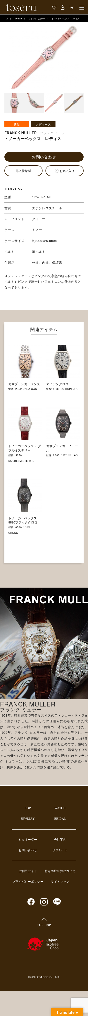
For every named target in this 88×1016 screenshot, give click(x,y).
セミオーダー (28, 839)
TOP (6, 18)
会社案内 (60, 839)
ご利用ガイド (28, 871)
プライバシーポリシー (28, 881)
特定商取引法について (60, 871)
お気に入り (67, 171)
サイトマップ (60, 881)
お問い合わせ (44, 157)
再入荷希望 (23, 171)
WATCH (18, 18)
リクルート (60, 850)
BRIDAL (60, 818)
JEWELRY (28, 818)
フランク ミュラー (37, 18)
